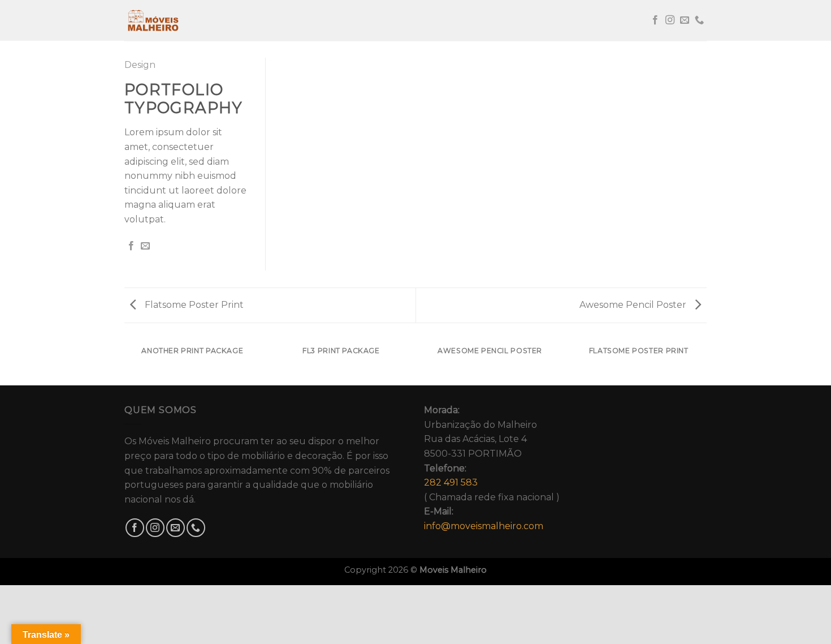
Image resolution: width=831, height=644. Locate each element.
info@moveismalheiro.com (483, 526)
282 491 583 (451, 482)
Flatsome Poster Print (193, 304)
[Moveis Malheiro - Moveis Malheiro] (180, 20)
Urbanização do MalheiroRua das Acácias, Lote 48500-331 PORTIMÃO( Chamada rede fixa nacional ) (492, 468)
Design (139, 64)
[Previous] (124, 362)
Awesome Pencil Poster (634, 304)
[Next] (706, 362)
